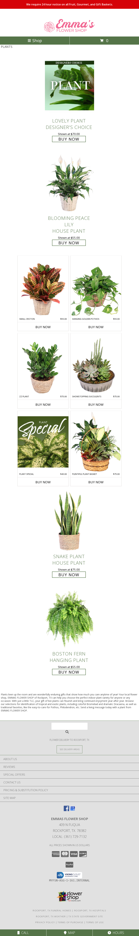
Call (24, 932)
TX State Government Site (85, 916)
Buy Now (68, 139)
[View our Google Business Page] (72, 810)
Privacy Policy (45, 922)
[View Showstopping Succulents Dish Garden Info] (96, 364)
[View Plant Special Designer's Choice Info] (43, 441)
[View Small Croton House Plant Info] (43, 286)
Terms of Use (95, 922)
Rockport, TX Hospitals (90, 910)
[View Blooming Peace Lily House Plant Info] (69, 183)
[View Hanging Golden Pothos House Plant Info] (96, 286)
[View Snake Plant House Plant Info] (69, 521)
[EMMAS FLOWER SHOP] (69, 31)
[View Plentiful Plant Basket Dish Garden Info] (96, 441)
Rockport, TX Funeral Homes (52, 910)
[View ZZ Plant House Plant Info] (43, 364)
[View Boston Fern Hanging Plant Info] (69, 618)
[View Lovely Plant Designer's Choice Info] (69, 85)
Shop (37, 40)
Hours (117, 932)
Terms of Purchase (70, 922)
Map (70, 932)
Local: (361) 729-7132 (69, 836)
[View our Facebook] (66, 810)
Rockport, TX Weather (51, 916)
